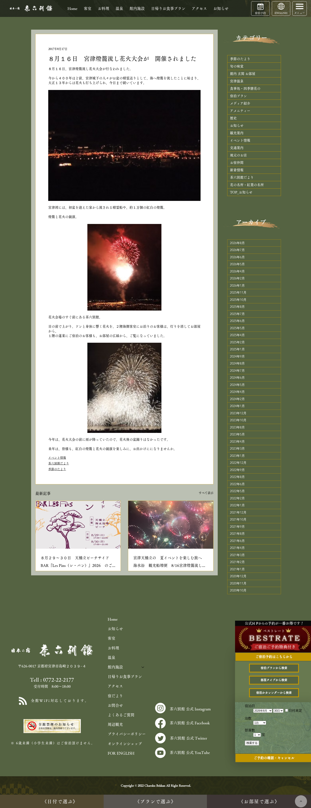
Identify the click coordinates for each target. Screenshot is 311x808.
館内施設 (115, 667)
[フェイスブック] (160, 723)
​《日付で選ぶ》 (60, 801)
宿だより (115, 696)
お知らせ (115, 629)
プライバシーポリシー (127, 734)
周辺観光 (115, 724)
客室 (111, 638)
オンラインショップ (125, 744)
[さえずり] (160, 738)
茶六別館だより (58, 463)
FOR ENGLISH (121, 753)
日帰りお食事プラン (125, 676)
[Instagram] (160, 708)
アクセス (115, 686)
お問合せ (115, 705)
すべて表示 (206, 492)
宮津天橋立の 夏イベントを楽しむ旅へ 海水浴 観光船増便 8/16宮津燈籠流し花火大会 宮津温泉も (169, 562)
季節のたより (57, 469)
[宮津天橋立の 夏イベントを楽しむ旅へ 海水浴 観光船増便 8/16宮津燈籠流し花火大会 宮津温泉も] (170, 525)
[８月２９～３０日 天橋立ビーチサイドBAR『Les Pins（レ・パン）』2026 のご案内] (78, 525)
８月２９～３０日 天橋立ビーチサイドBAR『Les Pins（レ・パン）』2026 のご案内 (76, 562)
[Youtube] (160, 752)
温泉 (111, 657)
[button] (299, 6)
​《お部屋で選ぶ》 (259, 801)
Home (113, 619)
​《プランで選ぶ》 (155, 801)
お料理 (113, 648)
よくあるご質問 (121, 715)
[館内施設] (143, 667)
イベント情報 (57, 457)
